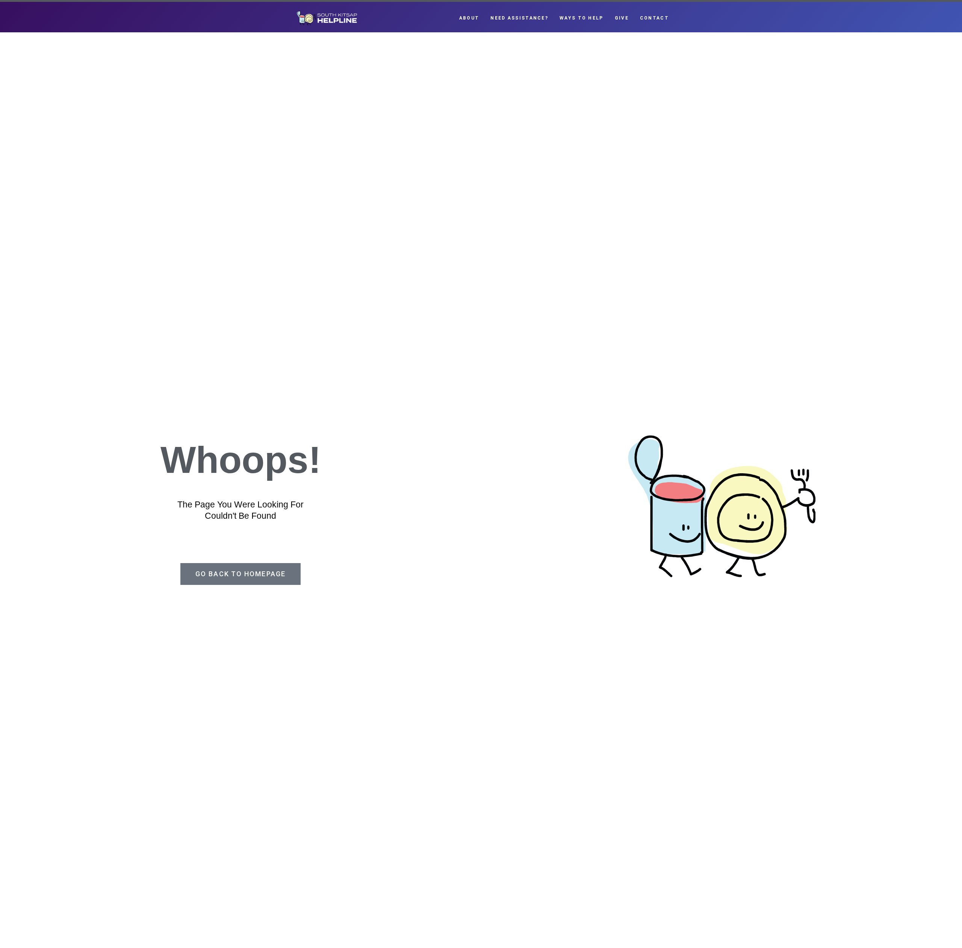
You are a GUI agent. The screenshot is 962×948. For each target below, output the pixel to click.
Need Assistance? (519, 18)
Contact (654, 18)
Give (622, 18)
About (469, 18)
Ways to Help (582, 18)
